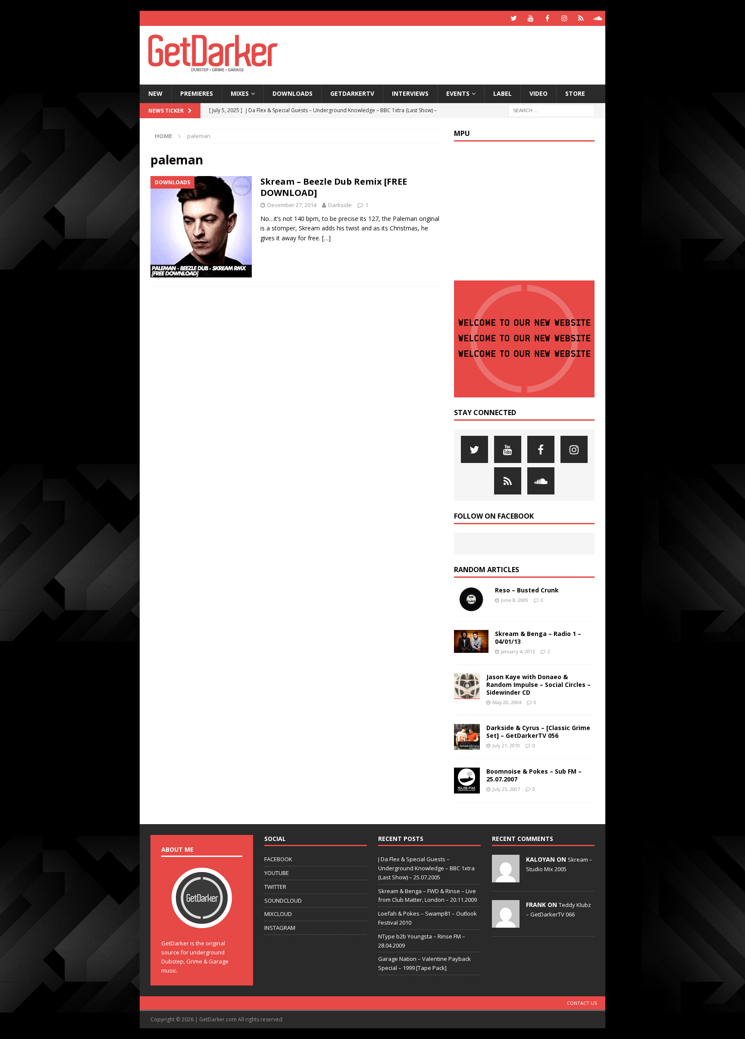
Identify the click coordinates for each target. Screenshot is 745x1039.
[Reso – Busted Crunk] (471, 599)
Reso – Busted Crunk (527, 590)
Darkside (340, 205)
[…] (326, 238)
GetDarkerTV (352, 93)
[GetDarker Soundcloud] (597, 18)
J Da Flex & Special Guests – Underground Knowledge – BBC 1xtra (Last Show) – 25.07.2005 (426, 868)
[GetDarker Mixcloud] (580, 18)
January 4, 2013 (518, 651)
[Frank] (506, 923)
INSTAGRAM (279, 928)
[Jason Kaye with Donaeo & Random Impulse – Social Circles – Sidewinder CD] (467, 686)
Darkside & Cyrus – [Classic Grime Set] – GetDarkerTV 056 (538, 732)
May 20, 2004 (506, 702)
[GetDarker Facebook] (547, 18)
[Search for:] (551, 110)
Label (502, 93)
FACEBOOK (278, 859)
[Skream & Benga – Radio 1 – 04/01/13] (471, 641)
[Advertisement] (456, 54)
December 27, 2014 (291, 205)
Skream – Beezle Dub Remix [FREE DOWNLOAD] (333, 187)
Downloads (292, 93)
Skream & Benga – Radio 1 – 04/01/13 (538, 637)
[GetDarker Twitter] (513, 18)
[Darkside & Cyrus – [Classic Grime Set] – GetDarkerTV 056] (467, 737)
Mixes (240, 93)
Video (538, 93)
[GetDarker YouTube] (530, 18)
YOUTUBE (276, 873)
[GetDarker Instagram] (564, 18)
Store (575, 93)
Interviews (410, 93)
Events (458, 93)
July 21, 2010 (506, 745)
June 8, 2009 (514, 600)
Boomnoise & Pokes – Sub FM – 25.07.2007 (534, 775)
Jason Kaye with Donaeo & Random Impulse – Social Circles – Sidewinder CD (538, 684)
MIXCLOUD (278, 914)
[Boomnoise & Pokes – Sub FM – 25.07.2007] (467, 780)
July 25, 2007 (506, 789)
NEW (155, 93)
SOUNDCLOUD (283, 900)
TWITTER (275, 887)
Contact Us (582, 1003)
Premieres (196, 93)
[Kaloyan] (506, 878)
